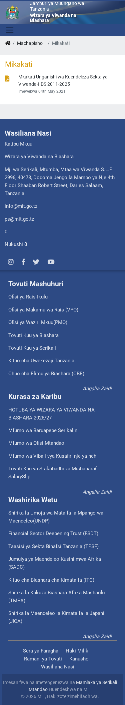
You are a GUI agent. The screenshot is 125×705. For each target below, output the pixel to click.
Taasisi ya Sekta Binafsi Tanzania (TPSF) (53, 546)
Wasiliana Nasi (57, 667)
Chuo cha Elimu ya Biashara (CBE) (46, 374)
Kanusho (79, 659)
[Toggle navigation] (9, 30)
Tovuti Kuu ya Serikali (32, 348)
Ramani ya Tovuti (43, 659)
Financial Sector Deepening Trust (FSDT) (53, 533)
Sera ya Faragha (40, 651)
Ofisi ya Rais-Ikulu (28, 297)
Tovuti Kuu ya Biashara (33, 335)
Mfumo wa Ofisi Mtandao (36, 443)
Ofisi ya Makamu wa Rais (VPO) (43, 310)
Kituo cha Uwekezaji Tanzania (41, 361)
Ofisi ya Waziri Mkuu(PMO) (37, 322)
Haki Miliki (78, 651)
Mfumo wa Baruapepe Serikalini (43, 430)
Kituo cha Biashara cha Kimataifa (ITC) (51, 580)
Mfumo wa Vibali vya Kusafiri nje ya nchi (53, 456)
